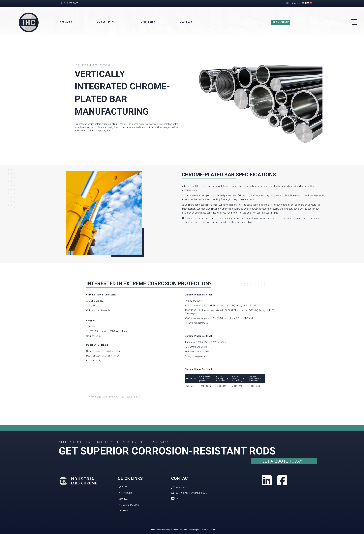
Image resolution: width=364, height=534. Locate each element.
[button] (280, 22)
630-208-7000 (71, 3)
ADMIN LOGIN (208, 529)
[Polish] (308, 3)
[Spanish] (311, 3)
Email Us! (181, 498)
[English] (303, 3)
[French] (305, 3)
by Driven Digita (178, 529)
